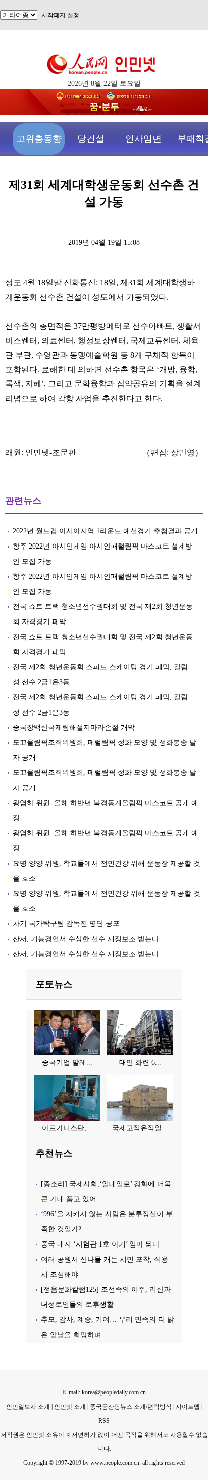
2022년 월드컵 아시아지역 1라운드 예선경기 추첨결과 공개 (105, 531)
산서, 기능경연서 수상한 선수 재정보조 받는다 (86, 939)
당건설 (91, 139)
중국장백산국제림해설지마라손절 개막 (74, 727)
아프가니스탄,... (67, 1128)
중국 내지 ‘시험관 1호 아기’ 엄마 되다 (100, 1244)
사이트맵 (188, 1406)
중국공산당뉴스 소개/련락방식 (131, 1406)
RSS (104, 1420)
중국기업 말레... (67, 1062)
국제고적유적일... (140, 1128)
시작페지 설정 (60, 15)
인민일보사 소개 (28, 1406)
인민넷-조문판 (50, 452)
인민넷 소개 (69, 1406)
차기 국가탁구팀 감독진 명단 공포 (66, 923)
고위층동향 (39, 139)
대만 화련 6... (140, 1062)
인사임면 (143, 139)
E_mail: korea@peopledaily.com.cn (104, 1392)
